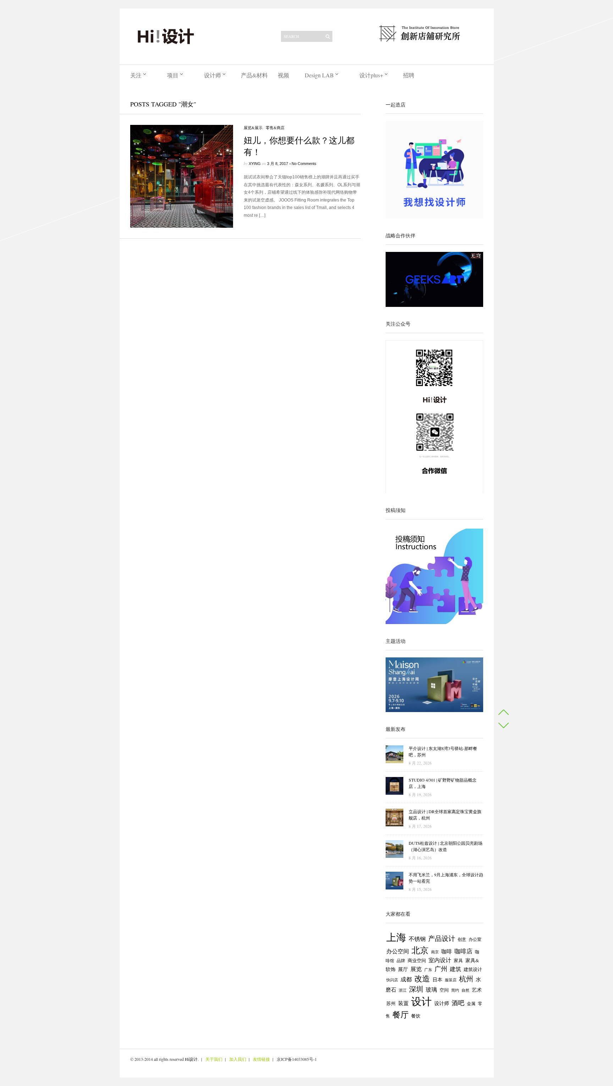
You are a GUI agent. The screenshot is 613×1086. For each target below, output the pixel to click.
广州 (441, 968)
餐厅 (400, 1014)
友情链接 (261, 1059)
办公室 (475, 939)
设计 (421, 1001)
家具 (458, 960)
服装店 (451, 979)
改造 (422, 978)
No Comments (304, 163)
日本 (437, 979)
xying (255, 163)
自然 (465, 990)
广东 (428, 969)
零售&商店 (275, 127)
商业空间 (417, 960)
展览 (416, 969)
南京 (435, 951)
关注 (136, 75)
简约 (455, 990)
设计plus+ (371, 75)
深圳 (416, 989)
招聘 (408, 75)
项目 (172, 75)
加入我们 (237, 1059)
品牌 (401, 960)
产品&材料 (254, 75)
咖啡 (446, 951)
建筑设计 (473, 969)
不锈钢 (417, 938)
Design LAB (319, 75)
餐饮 (415, 1016)
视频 (283, 75)
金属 (471, 1003)
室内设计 (440, 960)
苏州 (391, 1003)
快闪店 (392, 979)
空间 (444, 990)
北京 (420, 950)
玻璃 (431, 989)
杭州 (466, 978)
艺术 (477, 990)
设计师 (212, 75)
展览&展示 (253, 127)
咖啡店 (463, 951)
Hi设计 (191, 1059)
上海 (396, 937)
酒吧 (458, 1002)
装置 (403, 1003)
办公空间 (397, 951)
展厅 (403, 969)
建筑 (455, 969)
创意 (462, 939)
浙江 (403, 990)
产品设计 (441, 938)
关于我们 (213, 1059)
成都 (406, 979)
